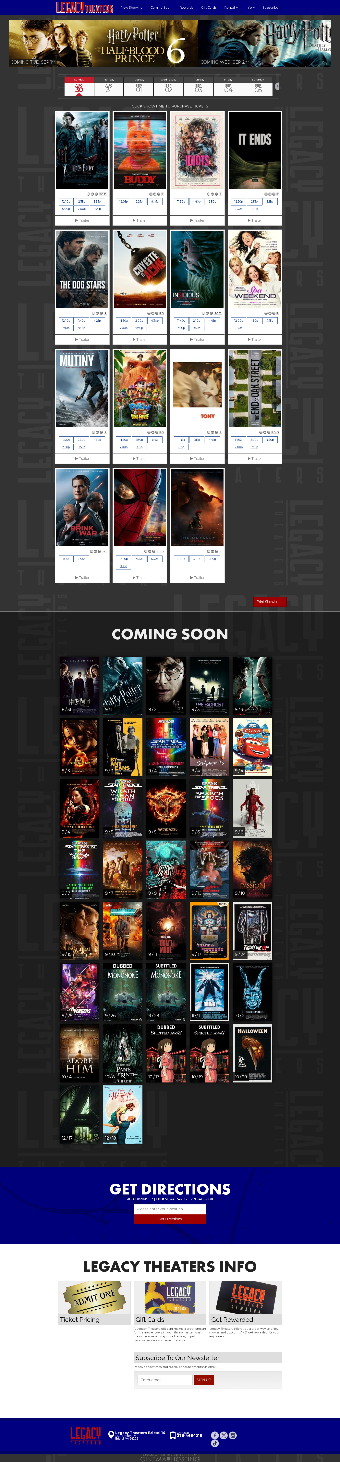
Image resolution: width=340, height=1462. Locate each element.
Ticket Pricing (80, 1319)
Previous (58, 86)
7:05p (81, 559)
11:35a (238, 440)
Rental (230, 7)
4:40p (197, 201)
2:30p (81, 440)
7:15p (270, 320)
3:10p (196, 559)
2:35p (81, 201)
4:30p (155, 320)
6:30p (155, 559)
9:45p (155, 201)
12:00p (238, 320)
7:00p (82, 209)
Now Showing (132, 7)
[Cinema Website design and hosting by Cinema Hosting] (170, 1458)
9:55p (81, 328)
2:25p (139, 201)
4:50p (254, 320)
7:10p (66, 328)
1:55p (66, 559)
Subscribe (270, 7)
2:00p (139, 320)
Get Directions (170, 1219)
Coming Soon (161, 7)
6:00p (66, 209)
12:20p (238, 201)
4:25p (97, 320)
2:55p (254, 201)
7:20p (181, 328)
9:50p (212, 201)
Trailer (83, 220)
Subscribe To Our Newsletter (177, 1357)
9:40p (239, 328)
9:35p (123, 566)
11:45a (181, 440)
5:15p (270, 201)
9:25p (97, 209)
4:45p (212, 320)
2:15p (197, 440)
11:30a (181, 201)
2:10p (196, 320)
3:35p (97, 201)
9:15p (139, 447)
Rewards (186, 7)
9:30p (139, 328)
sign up (204, 1380)
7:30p (239, 209)
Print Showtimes (270, 602)
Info (249, 7)
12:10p (66, 201)
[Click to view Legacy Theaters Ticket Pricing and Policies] (94, 1297)
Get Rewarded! (233, 1319)
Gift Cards (208, 7)
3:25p (139, 559)
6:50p (212, 559)
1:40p (81, 320)
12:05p (123, 201)
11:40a (181, 320)
